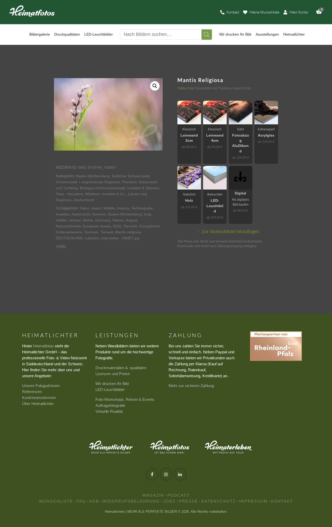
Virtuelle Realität (109, 411)
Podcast (178, 495)
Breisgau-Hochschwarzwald (102, 188)
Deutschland (84, 200)
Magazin (153, 495)
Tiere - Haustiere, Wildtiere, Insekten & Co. (91, 194)
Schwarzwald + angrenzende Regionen (88, 182)
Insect (96, 208)
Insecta (123, 208)
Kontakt (282, 501)
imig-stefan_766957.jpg (120, 238)
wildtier (61, 220)
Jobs (169, 501)
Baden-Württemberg (92, 176)
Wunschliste (56, 501)
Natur (84, 208)
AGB (94, 501)
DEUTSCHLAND (69, 238)
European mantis (97, 226)
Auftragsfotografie (110, 405)
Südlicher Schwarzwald (130, 176)
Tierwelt (106, 232)
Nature (118, 220)
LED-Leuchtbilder (110, 389)
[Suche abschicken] (207, 34)
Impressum (253, 501)
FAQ (81, 501)
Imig (147, 214)
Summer (99, 214)
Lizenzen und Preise (112, 373)
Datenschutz (218, 501)
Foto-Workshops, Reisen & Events (124, 399)
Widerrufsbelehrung (131, 501)
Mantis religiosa (128, 232)
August (131, 220)
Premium (129, 182)
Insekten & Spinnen (143, 188)
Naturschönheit (68, 226)
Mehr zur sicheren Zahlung (191, 385)
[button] (155, 86)
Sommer (91, 232)
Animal (74, 220)
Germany (102, 220)
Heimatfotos (43, 346)
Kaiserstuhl (81, 214)
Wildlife (109, 208)
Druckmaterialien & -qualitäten (120, 368)
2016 (117, 226)
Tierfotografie (142, 208)
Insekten (63, 214)
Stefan (87, 220)
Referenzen (32, 391)
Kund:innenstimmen (39, 397)
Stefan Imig (185, 88)
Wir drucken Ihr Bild (112, 383)
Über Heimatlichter (38, 403)
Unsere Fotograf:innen (41, 385)
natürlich (92, 238)
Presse (188, 501)
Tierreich (130, 226)
